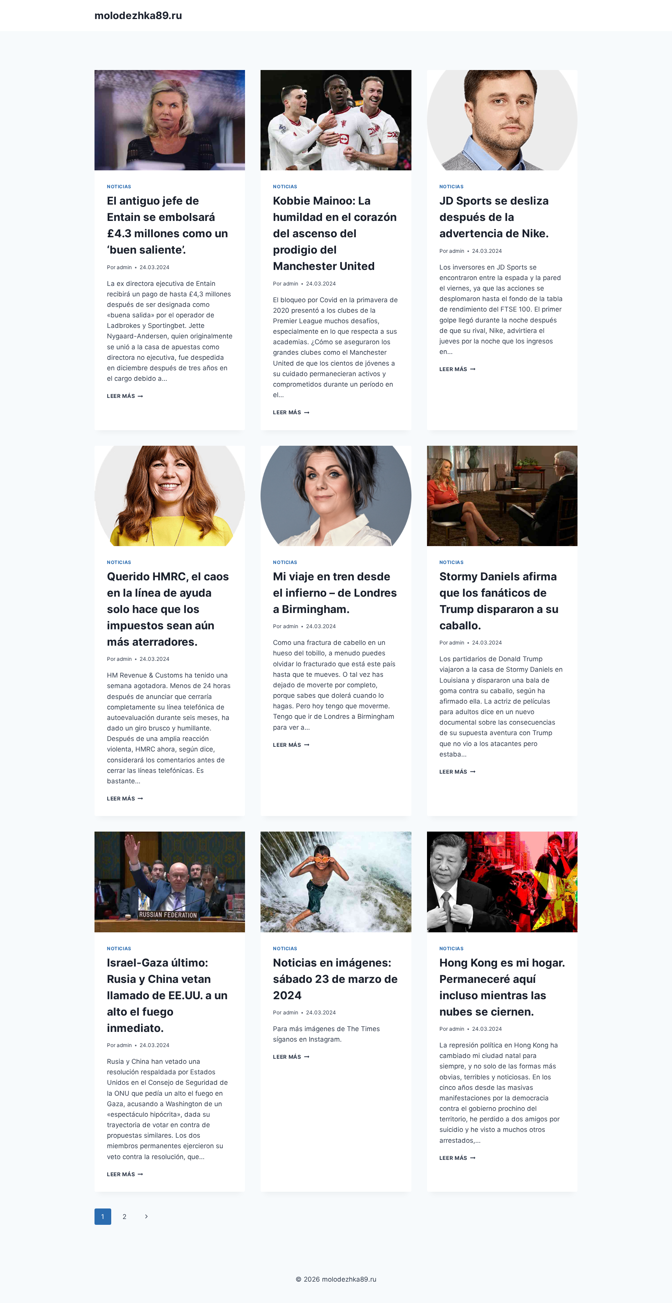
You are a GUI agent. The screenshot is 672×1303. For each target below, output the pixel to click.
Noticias (119, 186)
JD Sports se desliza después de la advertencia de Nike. (494, 217)
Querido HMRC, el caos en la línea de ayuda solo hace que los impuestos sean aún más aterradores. (168, 609)
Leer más (125, 396)
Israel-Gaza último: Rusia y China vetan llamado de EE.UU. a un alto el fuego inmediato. (167, 995)
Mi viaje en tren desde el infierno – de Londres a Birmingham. (335, 593)
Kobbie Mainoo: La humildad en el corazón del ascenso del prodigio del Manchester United (335, 233)
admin (124, 267)
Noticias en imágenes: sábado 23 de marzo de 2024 (335, 979)
